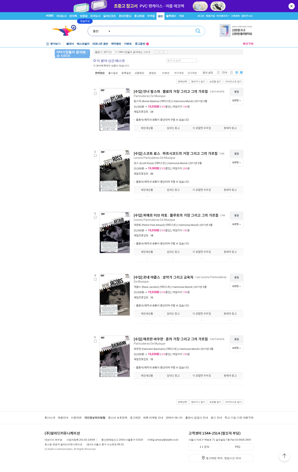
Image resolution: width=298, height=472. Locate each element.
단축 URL (161, 51)
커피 (181, 15)
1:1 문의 (204, 446)
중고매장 (139, 15)
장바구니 (247, 16)
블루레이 (171, 15)
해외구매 (248, 43)
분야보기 (55, 43)
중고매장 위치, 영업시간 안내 (223, 458)
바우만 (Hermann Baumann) (150, 348)
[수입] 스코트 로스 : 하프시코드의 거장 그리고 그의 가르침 (176, 154)
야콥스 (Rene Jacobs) (146, 286)
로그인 (201, 16)
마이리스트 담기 (233, 81)
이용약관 (76, 417)
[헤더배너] (236, 30)
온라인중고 (125, 15)
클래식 (70, 43)
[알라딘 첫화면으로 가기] (66, 30)
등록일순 (126, 73)
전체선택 (182, 81)
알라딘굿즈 (109, 15)
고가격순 (192, 73)
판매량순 (100, 73)
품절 (236, 91)
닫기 (292, 6)
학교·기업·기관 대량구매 (239, 417)
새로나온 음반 (100, 43)
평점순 (152, 73)
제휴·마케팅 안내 (153, 417)
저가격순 (179, 73)
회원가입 (210, 16)
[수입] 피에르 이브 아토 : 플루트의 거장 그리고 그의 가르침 (176, 215)
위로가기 (284, 456)
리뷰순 (165, 73)
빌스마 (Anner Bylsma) (147, 101)
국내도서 (61, 15)
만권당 (84, 15)
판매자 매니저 (174, 417)
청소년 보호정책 (117, 417)
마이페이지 (222, 16)
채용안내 (63, 417)
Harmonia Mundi (183, 101)
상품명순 (139, 73)
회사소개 (50, 417)
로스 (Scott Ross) (144, 163)
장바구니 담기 (198, 81)
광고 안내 (216, 417)
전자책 (73, 15)
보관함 (235, 100)
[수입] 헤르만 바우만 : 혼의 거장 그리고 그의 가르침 (171, 339)
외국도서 (95, 15)
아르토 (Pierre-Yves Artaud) (149, 224)
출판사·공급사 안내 (196, 417)
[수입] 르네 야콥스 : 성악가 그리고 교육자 (163, 277)
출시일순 (113, 73)
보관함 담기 (215, 81)
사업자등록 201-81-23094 (80, 439)
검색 (198, 31)
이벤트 (128, 43)
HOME (50, 15)
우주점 (151, 15)
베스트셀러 (83, 43)
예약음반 (116, 43)
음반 (160, 16)
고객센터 (235, 16)
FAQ (237, 446)
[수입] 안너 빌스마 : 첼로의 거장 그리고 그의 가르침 (171, 92)
